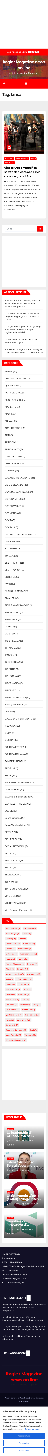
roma (10, 1020)
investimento (34, 974)
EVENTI (9, 584)
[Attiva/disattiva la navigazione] (26, 83)
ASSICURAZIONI (13, 456)
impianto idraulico (15, 974)
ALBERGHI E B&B (14, 400)
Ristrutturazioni (12, 790)
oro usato (11, 1005)
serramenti (12, 1025)
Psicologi (9, 775)
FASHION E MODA (14, 591)
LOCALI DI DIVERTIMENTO (18, 719)
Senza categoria (13, 818)
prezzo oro (28, 1010)
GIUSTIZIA (10, 634)
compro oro (13, 944)
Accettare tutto (24, 1436)
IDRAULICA (11, 648)
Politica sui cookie (32, 1429)
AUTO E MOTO (12, 463)
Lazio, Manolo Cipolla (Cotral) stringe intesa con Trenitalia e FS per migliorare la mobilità (23, 329)
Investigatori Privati (14, 704)
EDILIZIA (9, 556)
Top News (10, 882)
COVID (8, 520)
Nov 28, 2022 (13, 181)
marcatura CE (13, 989)
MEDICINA (10, 726)
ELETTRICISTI (12, 563)
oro (25, 999)
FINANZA (9, 598)
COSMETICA (11, 513)
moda (27, 989)
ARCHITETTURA (13, 428)
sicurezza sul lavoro (16, 1030)
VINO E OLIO (11, 896)
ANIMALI (9, 421)
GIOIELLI (9, 626)
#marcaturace (13, 928)
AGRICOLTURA (12, 393)
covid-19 (29, 944)
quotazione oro (14, 1015)
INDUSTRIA (11, 676)
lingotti (10, 984)
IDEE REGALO (12, 641)
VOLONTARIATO (13, 903)
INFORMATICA (12, 683)
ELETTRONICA (12, 570)
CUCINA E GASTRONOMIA (18, 534)
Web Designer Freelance (17, 910)
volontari (30, 1035)
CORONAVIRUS (13, 506)
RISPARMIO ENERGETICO (18, 782)
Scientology (24, 1020)
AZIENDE (9, 471)
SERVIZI (9, 832)
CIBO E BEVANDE (14, 485)
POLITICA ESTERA (14, 747)
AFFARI (9, 371)
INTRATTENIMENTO (22, 158)
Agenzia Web (11, 385)
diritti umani (24, 949)
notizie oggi (12, 999)
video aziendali (13, 1035)
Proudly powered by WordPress (17, 1398)
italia (9, 979)
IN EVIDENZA (9, 158)
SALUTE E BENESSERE (17, 797)
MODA (8, 733)
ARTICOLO (10, 442)
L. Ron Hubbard (24, 979)
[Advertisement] (24, 24)
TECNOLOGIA (12, 875)
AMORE (9, 414)
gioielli (10, 969)
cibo (22, 938)
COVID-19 (10, 527)
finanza (32, 964)
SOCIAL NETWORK (15, 846)
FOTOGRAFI (11, 619)
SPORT (8, 867)
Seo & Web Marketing (15, 825)
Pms (36, 1005)
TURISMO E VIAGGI (15, 889)
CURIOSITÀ (11, 541)
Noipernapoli (30, 181)
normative (23, 994)
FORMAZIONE (12, 612)
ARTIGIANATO (12, 449)
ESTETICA (10, 577)
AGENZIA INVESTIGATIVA (18, 378)
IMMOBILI (9, 655)
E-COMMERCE (12, 549)
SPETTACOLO (9, 162)
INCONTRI (10, 669)
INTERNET (10, 690)
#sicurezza (29, 928)
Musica (10, 994)
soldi (33, 1030)
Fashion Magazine (15, 964)
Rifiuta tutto (24, 1450)
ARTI (7, 435)
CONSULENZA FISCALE (17, 492)
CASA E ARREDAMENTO (18, 478)
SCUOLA (9, 811)
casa (27, 933)
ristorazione (32, 1015)
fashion (23, 959)
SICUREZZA (11, 839)
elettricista (11, 954)
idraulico (23, 969)
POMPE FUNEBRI (14, 761)
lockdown (23, 984)
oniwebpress (32, 1204)
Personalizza (24, 1443)
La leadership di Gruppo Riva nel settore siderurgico (22, 1136)
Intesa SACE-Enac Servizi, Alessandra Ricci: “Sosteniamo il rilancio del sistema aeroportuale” (23, 303)
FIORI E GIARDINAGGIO (17, 605)
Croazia (10, 949)
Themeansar (24, 1401)
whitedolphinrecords (16, 1040)
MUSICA (33, 158)
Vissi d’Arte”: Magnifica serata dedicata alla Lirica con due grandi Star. (22, 172)
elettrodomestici (28, 954)
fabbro (10, 959)
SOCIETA (9, 853)
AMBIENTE (10, 407)
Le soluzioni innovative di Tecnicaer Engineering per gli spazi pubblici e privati (22, 316)
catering (11, 938)
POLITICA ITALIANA (15, 754)
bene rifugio (12, 933)
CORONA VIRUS (13, 499)
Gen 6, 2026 (14, 1141)
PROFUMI (10, 768)
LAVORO (9, 712)
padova (25, 1005)
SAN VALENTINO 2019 (16, 804)
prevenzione (12, 1010)
